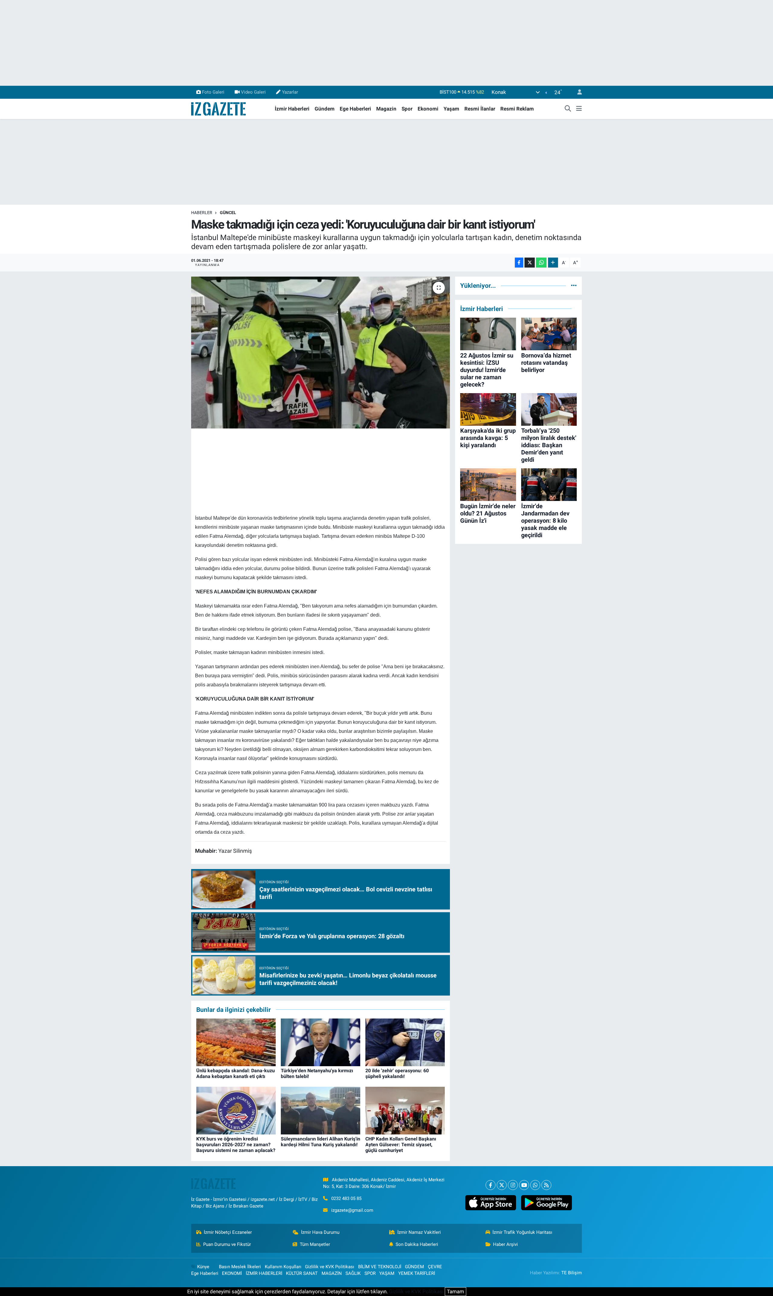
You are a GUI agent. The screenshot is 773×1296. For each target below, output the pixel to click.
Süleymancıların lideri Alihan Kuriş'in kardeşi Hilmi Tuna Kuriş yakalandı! (320, 1141)
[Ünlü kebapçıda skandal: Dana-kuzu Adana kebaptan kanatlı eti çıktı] (236, 1042)
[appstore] (490, 1202)
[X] (502, 1185)
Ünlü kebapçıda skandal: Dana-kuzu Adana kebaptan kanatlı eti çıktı (235, 1073)
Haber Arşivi (505, 1244)
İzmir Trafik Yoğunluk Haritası (522, 1232)
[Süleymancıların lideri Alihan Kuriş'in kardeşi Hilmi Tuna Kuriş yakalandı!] (320, 1110)
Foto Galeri (213, 92)
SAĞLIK (353, 1273)
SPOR (370, 1273)
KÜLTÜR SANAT (302, 1273)
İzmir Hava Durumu (320, 1232)
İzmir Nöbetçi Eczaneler (228, 1232)
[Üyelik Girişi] (577, 92)
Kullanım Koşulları (283, 1266)
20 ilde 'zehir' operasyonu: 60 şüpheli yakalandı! (397, 1073)
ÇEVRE (435, 1266)
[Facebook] (491, 1185)
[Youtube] (524, 1185)
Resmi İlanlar (479, 109)
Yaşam (451, 109)
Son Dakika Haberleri (417, 1244)
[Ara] (568, 109)
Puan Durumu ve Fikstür (227, 1244)
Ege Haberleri (355, 109)
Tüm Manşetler (315, 1244)
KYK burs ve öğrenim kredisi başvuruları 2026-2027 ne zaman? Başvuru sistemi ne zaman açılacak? (235, 1144)
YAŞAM (386, 1273)
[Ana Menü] (579, 109)
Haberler (201, 212)
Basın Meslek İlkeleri (240, 1266)
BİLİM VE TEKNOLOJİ (379, 1266)
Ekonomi (428, 109)
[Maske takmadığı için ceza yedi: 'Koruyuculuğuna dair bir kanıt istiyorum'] (320, 352)
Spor (407, 109)
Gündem (325, 109)
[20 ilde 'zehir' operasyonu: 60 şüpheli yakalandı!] (405, 1042)
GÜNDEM (414, 1266)
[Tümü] (574, 285)
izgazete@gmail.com (352, 1210)
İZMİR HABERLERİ (264, 1273)
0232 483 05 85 (346, 1198)
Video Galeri (253, 92)
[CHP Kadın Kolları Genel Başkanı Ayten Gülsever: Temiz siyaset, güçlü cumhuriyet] (405, 1110)
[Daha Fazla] (553, 263)
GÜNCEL (228, 212)
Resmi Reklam (517, 109)
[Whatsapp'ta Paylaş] (541, 263)
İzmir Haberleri (292, 109)
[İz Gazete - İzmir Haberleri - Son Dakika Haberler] (219, 108)
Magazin (386, 109)
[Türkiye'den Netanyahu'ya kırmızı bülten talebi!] (320, 1042)
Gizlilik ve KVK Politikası (329, 1266)
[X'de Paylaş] (529, 263)
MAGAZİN (332, 1273)
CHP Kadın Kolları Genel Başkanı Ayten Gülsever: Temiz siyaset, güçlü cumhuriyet (400, 1144)
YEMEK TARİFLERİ (416, 1273)
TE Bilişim (571, 1272)
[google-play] (546, 1202)
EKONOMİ (232, 1273)
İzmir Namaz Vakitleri (419, 1232)
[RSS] (546, 1185)
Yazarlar (290, 92)
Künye (203, 1266)
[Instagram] (513, 1185)
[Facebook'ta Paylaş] (519, 263)
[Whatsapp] (535, 1185)
